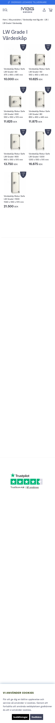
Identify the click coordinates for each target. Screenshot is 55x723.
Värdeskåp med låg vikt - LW (35, 19)
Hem (5, 19)
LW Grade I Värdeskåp (12, 23)
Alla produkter (15, 19)
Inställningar (20, 717)
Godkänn (37, 717)
